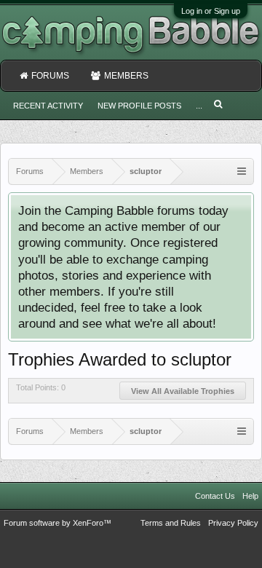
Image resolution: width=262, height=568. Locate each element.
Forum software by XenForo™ (57, 522)
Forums (50, 76)
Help (250, 496)
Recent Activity (48, 105)
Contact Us (215, 496)
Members (126, 76)
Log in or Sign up (210, 11)
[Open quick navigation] (241, 171)
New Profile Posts (139, 105)
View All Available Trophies (182, 391)
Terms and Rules (170, 522)
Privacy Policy (233, 522)
